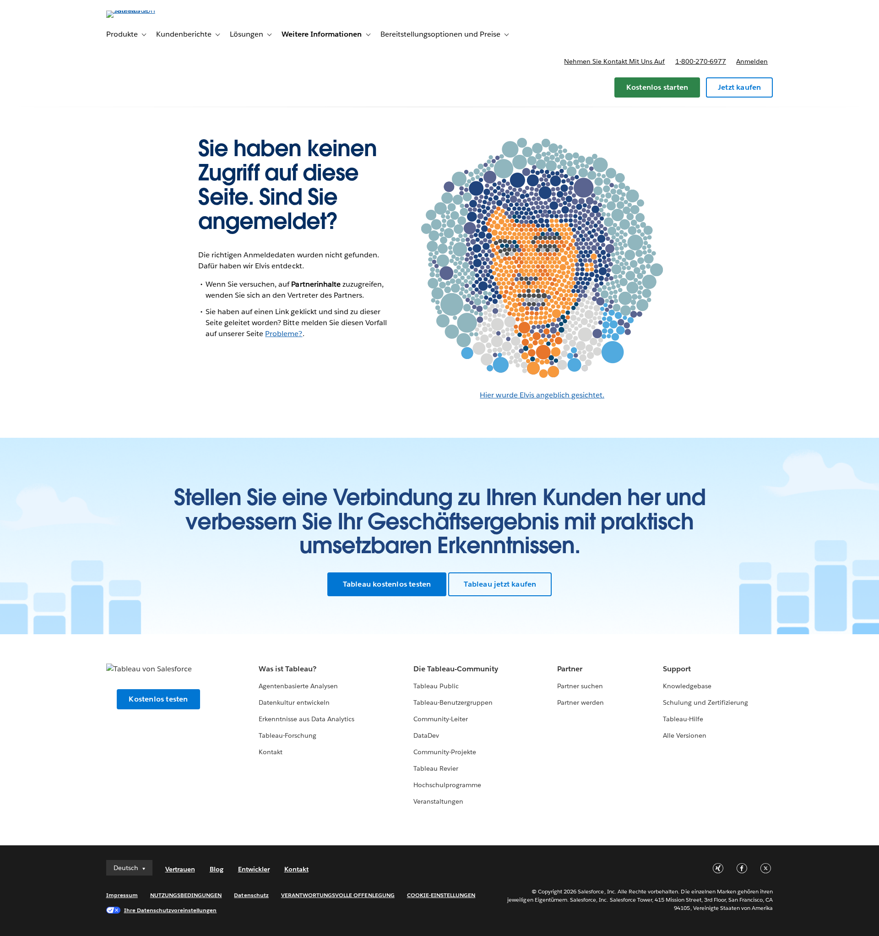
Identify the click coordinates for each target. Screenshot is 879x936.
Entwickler (254, 869)
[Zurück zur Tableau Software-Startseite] (145, 10)
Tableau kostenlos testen (387, 584)
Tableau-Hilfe (683, 719)
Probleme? (283, 333)
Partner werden (580, 702)
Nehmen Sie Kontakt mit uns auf (614, 61)
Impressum (122, 895)
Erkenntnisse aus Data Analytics (307, 719)
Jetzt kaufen (739, 87)
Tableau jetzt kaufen (500, 584)
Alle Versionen (684, 735)
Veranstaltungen (438, 801)
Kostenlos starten (657, 87)
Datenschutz (251, 895)
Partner (569, 669)
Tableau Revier (435, 768)
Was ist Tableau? (287, 669)
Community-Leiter (440, 719)
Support (677, 669)
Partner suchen (580, 686)
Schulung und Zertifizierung (706, 702)
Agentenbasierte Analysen (298, 686)
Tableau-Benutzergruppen (453, 702)
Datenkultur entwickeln (294, 702)
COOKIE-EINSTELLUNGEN (441, 895)
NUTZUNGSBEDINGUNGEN (186, 895)
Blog (216, 869)
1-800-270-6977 (700, 61)
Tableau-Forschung (287, 735)
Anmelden (752, 61)
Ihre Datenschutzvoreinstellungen (170, 910)
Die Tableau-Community (455, 669)
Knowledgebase (687, 686)
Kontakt (270, 752)
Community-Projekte (444, 752)
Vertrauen (180, 869)
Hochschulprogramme (447, 785)
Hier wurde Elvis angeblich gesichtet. (542, 395)
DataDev (426, 735)
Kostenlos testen (158, 699)
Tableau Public (436, 686)
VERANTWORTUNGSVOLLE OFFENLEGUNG (338, 895)
